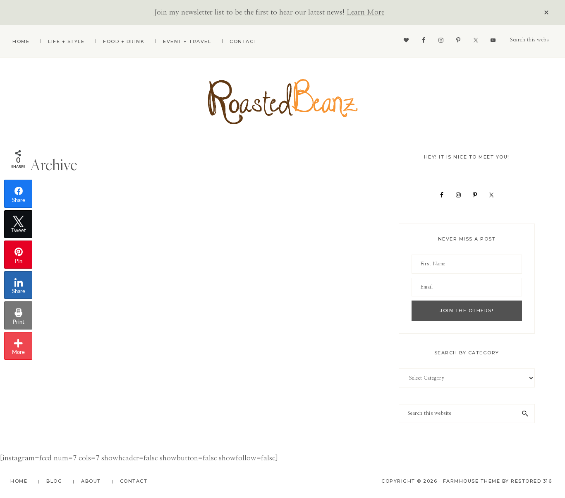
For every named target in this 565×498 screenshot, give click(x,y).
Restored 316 (531, 481)
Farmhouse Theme (471, 481)
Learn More (365, 12)
